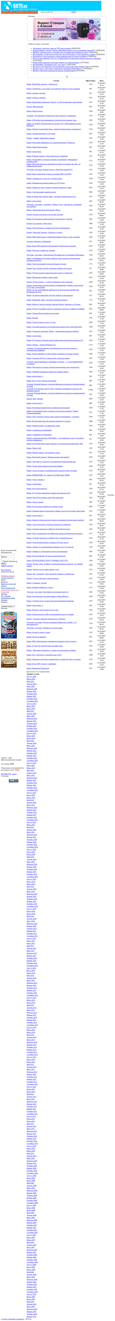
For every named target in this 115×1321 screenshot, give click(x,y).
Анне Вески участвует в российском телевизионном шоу (54, 462)
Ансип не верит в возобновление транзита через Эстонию (54, 471)
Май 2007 (30, 1242)
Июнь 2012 (31, 1092)
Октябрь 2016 (32, 963)
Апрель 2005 (31, 1304)
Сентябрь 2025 (32, 701)
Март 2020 (31, 862)
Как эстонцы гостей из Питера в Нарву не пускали (52, 268)
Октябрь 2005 (32, 1289)
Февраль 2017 (32, 953)
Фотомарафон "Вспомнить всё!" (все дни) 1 (49, 64)
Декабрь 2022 (32, 783)
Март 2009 (31, 1188)
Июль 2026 (31, 679)
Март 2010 (31, 1158)
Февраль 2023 (32, 778)
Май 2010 (30, 1153)
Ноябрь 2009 (31, 1168)
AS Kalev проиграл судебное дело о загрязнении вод (52, 538)
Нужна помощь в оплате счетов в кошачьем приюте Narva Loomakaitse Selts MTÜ (64, 50)
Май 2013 (30, 1064)
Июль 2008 (31, 1208)
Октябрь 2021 (32, 817)
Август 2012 (31, 1087)
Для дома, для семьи (34, 170)
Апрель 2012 (31, 1097)
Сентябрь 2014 (32, 1025)
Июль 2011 (31, 1119)
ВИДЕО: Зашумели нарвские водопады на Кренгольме (54, 71)
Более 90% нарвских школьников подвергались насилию (54, 246)
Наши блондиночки (40, 147)
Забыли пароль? (7, 566)
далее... (14, 774)
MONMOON (6, 774)
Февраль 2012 (32, 1102)
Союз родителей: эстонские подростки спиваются (51, 524)
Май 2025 (30, 711)
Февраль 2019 (32, 894)
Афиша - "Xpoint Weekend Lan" (44, 345)
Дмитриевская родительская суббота (46, 210)
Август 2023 (31, 763)
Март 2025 (31, 716)
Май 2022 (30, 800)
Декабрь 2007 (32, 1225)
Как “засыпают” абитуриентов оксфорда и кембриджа (53, 574)
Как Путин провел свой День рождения (48, 498)
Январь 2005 (31, 1312)
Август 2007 (31, 1235)
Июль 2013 (31, 1060)
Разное (29, 107)
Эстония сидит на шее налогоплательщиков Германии (53, 601)
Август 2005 (31, 1294)
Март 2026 (31, 686)
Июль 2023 (31, 765)
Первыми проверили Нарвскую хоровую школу (50, 372)
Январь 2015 (31, 1015)
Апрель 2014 (31, 1037)
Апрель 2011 (31, 1126)
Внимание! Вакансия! (40, 668)
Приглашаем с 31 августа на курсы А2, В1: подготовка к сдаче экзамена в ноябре (64, 54)
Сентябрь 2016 (32, 966)
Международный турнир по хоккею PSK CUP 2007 (52, 174)
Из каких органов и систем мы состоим (48, 214)
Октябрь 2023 (32, 758)
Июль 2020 (31, 852)
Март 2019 (31, 891)
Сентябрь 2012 (32, 1084)
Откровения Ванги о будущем (43, 134)
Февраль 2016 (32, 983)
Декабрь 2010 (32, 1136)
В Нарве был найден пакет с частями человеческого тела (54, 196)
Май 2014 (30, 1035)
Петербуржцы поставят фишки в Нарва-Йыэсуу (50, 596)
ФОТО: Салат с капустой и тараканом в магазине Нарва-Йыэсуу (57, 69)
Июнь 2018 (31, 914)
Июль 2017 (31, 941)
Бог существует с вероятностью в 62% (46, 655)
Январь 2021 (31, 837)
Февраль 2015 (32, 1013)
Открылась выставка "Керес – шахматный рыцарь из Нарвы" (55, 331)
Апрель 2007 (31, 1245)
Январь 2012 (31, 1104)
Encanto (35, 318)
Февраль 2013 (32, 1072)
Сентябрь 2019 (32, 877)
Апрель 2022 (31, 802)
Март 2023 (31, 775)
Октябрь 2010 (32, 1141)
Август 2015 (31, 998)
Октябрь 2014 (32, 1022)
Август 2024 (31, 733)
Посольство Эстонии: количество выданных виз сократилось (55, 367)
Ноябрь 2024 (31, 726)
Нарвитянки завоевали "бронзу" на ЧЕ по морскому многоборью (57, 102)
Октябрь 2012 (32, 1082)
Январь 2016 (31, 985)
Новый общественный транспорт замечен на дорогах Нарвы (56, 62)
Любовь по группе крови (52, 628)
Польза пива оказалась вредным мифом (47, 466)
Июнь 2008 (31, 1210)
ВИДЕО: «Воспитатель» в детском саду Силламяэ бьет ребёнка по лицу (60, 52)
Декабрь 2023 (32, 753)
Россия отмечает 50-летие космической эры (48, 556)
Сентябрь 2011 (32, 1114)
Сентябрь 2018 (32, 906)
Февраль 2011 (32, 1131)
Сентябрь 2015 (32, 995)
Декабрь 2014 (32, 1017)
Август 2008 (31, 1205)
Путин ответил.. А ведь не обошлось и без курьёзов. (53, 282)
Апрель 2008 (31, 1215)
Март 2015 (31, 1010)
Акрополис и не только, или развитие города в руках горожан (56, 89)
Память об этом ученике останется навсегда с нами (51, 187)
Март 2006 (31, 1277)
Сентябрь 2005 (32, 1292)
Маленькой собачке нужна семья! (45, 277)
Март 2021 (31, 832)
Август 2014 (31, 1027)
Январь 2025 (31, 721)
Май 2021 (30, 827)
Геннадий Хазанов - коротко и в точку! (48, 232)
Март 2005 (31, 1307)
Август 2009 (31, 1176)
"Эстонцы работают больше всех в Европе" (49, 619)
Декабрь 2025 (32, 694)
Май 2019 (30, 887)
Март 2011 (31, 1129)
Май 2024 (30, 741)
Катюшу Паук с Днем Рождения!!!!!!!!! (58, 170)
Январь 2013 (31, 1074)
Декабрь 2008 (32, 1195)
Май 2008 (30, 1213)
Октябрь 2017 (32, 933)
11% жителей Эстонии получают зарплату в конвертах (55, 116)
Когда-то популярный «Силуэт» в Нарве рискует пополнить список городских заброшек (67, 58)
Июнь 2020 (31, 854)
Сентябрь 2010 (32, 1144)
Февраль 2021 (32, 835)
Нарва (29, 84)
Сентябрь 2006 (32, 1262)
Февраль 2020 (32, 864)
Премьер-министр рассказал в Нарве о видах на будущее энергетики (58, 511)
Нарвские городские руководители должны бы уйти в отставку (56, 659)
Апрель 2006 (31, 1275)
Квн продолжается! (39, 489)
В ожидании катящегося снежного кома (47, 507)
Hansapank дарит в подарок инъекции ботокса (50, 300)
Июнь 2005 (31, 1299)
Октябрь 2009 (32, 1171)
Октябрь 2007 (32, 1230)
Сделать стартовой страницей (12, 1319)
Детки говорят (37, 502)
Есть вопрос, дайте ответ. (42, 223)
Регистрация (6, 570)
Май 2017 (30, 946)
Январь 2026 (31, 691)
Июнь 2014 (31, 1032)
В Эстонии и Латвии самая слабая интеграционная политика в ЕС (57, 340)
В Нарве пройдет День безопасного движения (50, 156)
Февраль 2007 (32, 1250)
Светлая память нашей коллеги (44, 192)
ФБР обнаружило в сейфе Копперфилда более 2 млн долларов (56, 237)
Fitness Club (36, 448)
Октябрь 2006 (32, 1260)
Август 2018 (31, 909)
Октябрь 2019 (32, 874)
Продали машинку (39, 637)
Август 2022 (31, 793)
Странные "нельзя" (39, 583)
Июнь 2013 (31, 1062)
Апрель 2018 (31, 919)
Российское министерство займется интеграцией (51, 408)
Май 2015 (30, 1005)
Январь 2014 (31, 1045)
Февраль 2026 (32, 689)
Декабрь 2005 (32, 1284)
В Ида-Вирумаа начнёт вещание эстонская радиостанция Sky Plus (57, 444)
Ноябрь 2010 (31, 1139)
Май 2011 (30, 1124)
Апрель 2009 (31, 1186)
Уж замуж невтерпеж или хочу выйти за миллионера (52, 295)
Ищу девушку (38, 399)
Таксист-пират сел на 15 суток (44, 322)
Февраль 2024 (32, 748)
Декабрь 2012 (32, 1077)
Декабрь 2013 (32, 1047)
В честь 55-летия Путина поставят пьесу (47, 646)
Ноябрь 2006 (31, 1257)
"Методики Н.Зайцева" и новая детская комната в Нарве (54, 650)
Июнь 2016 (31, 973)
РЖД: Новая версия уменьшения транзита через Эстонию (54, 641)
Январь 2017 (31, 956)
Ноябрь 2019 (31, 872)
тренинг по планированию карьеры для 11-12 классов (53, 547)
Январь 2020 (31, 867)
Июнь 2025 (31, 709)
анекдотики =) (37, 376)
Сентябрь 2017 (32, 936)
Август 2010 (31, 1146)
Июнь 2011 (31, 1121)
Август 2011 (31, 1116)
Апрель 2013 (31, 1067)
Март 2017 (31, 951)
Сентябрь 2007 (32, 1232)
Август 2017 (31, 938)
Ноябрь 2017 (31, 931)
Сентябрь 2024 (32, 731)
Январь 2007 (31, 1252)
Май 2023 (30, 770)
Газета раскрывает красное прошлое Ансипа (49, 264)
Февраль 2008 (32, 1220)
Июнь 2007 (31, 1240)
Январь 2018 (31, 926)
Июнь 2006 (31, 1270)
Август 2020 (31, 849)
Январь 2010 (31, 1163)
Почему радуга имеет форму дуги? (46, 569)
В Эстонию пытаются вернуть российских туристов (52, 219)
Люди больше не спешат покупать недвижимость (51, 228)
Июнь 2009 (31, 1181)
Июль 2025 (31, 706)
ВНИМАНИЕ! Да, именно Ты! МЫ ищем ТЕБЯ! (51, 475)
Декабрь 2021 (32, 812)
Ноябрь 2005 (31, 1287)
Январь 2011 (31, 1134)
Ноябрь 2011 (31, 1109)
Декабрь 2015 (32, 988)
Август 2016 (31, 968)
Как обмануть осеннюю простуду (56, 592)
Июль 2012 (31, 1089)
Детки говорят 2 (38, 480)
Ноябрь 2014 (31, 1020)
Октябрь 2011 (32, 1111)
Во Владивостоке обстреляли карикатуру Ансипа (51, 421)
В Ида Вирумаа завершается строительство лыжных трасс (54, 120)
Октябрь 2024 (32, 728)
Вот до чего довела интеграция (44, 381)
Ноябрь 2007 (31, 1228)
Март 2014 (31, 1040)
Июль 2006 (31, 1267)
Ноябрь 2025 (31, 696)
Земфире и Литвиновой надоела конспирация (49, 551)
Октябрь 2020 (32, 845)
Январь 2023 (31, 780)
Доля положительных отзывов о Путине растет (50, 542)
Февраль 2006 (32, 1279)
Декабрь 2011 (32, 1106)
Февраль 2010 (32, 1161)
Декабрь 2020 (32, 840)
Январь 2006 (31, 1282)
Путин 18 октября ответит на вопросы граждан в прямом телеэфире (58, 309)
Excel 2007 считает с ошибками (44, 664)
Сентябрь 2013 (32, 1055)
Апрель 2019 (31, 889)
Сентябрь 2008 (32, 1203)
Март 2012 (31, 1099)
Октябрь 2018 (32, 904)
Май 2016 (30, 975)
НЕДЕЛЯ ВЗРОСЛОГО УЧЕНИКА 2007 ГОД (50, 560)
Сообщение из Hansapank (42, 430)
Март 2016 (31, 980)
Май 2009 (30, 1183)
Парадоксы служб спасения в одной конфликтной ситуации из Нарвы (60, 56)
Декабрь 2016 (32, 958)
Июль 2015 (31, 1000)
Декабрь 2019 (32, 869)
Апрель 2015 (31, 1008)
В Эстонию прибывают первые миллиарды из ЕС (51, 493)
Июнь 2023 (31, 768)
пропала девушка (38, 93)
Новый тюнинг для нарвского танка (46, 426)
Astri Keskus (36, 484)
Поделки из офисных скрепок (43, 250)
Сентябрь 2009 (32, 1173)
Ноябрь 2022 (31, 785)
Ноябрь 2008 (31, 1198)
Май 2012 (30, 1094)
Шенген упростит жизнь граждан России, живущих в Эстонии (56, 304)
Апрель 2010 (31, 1156)
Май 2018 (30, 916)
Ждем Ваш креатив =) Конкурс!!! (45, 84)
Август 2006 (31, 1265)
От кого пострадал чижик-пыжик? (46, 578)
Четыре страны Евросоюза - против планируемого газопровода (56, 129)
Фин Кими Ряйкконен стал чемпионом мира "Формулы (53, 143)
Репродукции (37, 111)
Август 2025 (31, 704)
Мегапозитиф (38, 107)
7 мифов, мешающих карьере (44, 138)
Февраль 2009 (32, 1190)
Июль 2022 (31, 795)
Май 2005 (30, 1302)
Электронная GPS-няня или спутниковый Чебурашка (63, 255)
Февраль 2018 (32, 924)
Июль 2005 (31, 1297)
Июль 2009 (31, 1178)
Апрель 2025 (31, 714)
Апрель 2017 (31, 948)
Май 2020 (30, 857)
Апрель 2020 (31, 859)
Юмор (29, 147)
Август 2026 (31, 676)
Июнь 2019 (31, 884)
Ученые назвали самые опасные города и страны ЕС (52, 273)
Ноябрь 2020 (31, 842)
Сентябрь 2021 (32, 820)
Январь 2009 (31, 1193)
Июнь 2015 (31, 1003)
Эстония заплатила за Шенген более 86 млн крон (51, 529)
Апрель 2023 (31, 773)
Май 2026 (30, 681)
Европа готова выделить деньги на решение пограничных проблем (58, 520)
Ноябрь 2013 (31, 1050)
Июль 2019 (31, 882)
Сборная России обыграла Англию (45, 313)
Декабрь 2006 (32, 1255)
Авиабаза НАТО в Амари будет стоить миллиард (51, 358)
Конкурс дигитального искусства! (45, 610)
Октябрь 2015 (32, 993)
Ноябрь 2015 (31, 990)
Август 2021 (31, 822)
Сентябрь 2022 (32, 790)
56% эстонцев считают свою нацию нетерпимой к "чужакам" (56, 417)
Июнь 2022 (31, 798)
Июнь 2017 (31, 943)
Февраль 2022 (32, 807)
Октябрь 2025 (32, 699)
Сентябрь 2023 (32, 760)
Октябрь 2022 (32, 788)
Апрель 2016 (31, 978)
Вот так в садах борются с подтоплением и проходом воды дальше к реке (61, 67)
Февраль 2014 (32, 1042)
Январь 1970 (31, 1317)
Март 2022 (31, 805)
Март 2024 (31, 746)
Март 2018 (31, 921)
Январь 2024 (31, 751)
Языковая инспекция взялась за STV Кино (48, 183)
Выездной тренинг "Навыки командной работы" (51, 457)
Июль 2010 (31, 1148)
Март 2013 (31, 1069)
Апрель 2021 (31, 830)
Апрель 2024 (31, 743)
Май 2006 (30, 1272)
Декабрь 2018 (32, 899)
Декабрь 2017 (32, 929)
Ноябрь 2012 (31, 1079)
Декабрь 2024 (32, 723)
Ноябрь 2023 (31, 756)
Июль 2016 (31, 971)
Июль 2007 (31, 1237)
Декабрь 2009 (32, 1166)
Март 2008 (31, 1218)
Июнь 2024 (31, 738)
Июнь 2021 (31, 825)
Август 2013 (31, 1057)
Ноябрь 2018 (31, 901)
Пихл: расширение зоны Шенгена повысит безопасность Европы (57, 533)
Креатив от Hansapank (42, 241)
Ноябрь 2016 (31, 961)
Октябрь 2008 (32, 1200)
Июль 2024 (31, 736)
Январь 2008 (31, 1223)
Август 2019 (31, 879)
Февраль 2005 (32, 1309)
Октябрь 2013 (32, 1052)
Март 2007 (31, 1247)
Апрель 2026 (31, 684)
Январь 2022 (31, 810)
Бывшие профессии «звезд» (42, 587)
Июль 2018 (31, 911)
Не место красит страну (41, 632)
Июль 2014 (31, 1030)
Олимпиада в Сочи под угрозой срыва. (47, 179)
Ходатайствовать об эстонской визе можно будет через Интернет (57, 327)
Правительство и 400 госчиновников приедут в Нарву (53, 614)
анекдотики (36, 152)
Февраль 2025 (32, 718)
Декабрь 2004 (32, 1314)
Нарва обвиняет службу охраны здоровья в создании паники (55, 354)
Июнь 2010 (31, 1151)
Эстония (30, 116)
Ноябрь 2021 (31, 815)
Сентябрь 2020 (32, 847)
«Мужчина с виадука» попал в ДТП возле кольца (52, 48)
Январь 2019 (31, 896)
